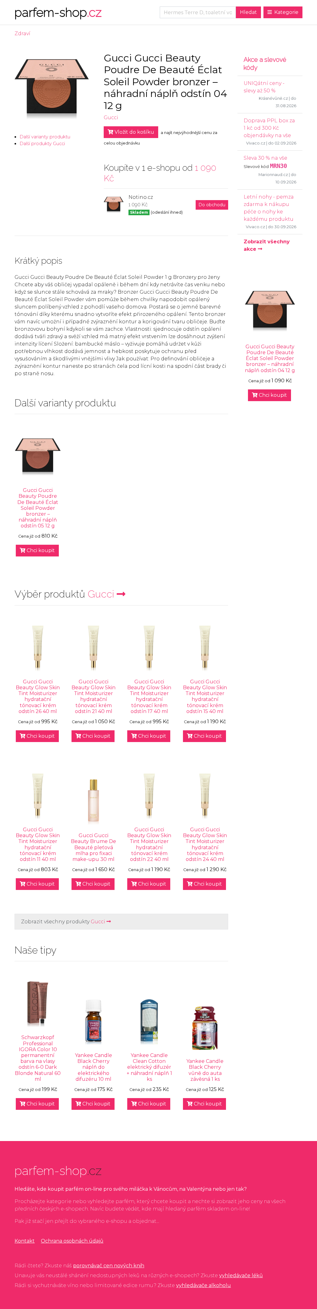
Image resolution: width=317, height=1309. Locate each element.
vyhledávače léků (241, 1275)
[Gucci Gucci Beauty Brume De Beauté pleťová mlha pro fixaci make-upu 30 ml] (93, 802)
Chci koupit (40, 550)
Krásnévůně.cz (273, 98)
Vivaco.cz (255, 143)
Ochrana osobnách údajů (72, 1241)
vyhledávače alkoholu (203, 1285)
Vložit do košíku (133, 132)
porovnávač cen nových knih (108, 1266)
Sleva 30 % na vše (265, 158)
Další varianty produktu (45, 137)
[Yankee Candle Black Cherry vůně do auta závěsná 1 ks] (205, 1028)
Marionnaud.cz (273, 174)
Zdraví (22, 33)
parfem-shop (58, 12)
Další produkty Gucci (42, 143)
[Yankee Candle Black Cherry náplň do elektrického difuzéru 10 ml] (93, 1022)
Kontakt (25, 1241)
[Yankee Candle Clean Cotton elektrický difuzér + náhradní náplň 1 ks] (149, 1022)
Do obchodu (211, 205)
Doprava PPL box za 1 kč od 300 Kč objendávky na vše (269, 128)
